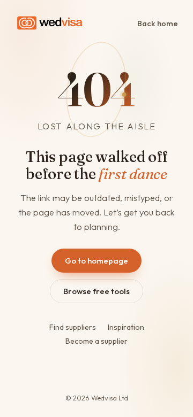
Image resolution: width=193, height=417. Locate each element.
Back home (157, 23)
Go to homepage (96, 261)
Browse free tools (96, 291)
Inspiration (126, 327)
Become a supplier (96, 341)
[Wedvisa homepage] (50, 23)
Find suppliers (72, 327)
